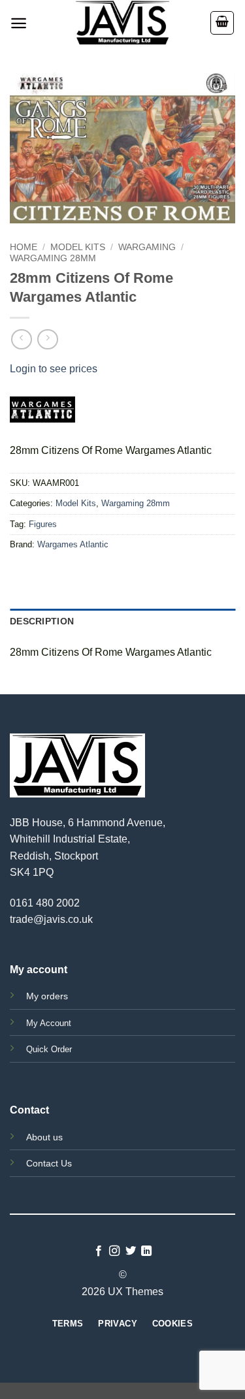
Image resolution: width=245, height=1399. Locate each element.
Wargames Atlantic (72, 544)
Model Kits (77, 247)
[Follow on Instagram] (114, 1251)
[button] (18, 23)
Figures (43, 524)
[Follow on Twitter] (130, 1251)
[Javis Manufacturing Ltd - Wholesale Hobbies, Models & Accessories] (122, 23)
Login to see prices (53, 368)
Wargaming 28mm (53, 258)
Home (23, 247)
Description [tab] (42, 621)
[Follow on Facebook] (98, 1251)
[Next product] (21, 339)
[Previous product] (47, 339)
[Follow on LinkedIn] (146, 1251)
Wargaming (147, 247)
